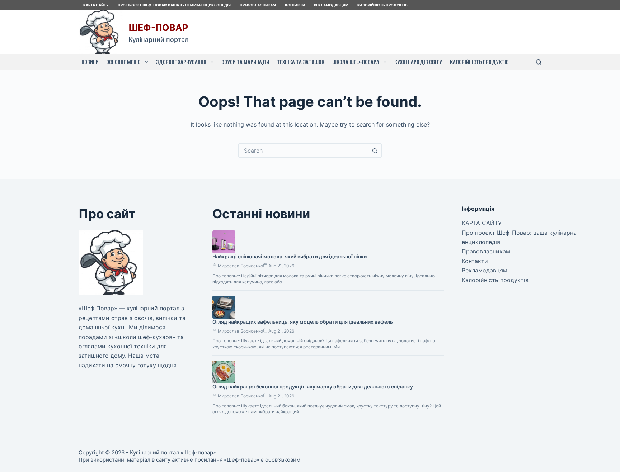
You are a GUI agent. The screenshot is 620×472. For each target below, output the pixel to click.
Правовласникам (258, 5)
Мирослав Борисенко (240, 265)
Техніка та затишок (300, 62)
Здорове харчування (181, 62)
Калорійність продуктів (382, 5)
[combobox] (303, 150)
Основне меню (123, 62)
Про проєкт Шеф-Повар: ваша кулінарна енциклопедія (174, 5)
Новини (90, 62)
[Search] (538, 62)
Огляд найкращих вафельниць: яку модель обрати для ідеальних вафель (302, 322)
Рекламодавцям (331, 5)
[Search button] (374, 150)
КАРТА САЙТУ (96, 5)
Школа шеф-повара (355, 62)
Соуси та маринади (245, 62)
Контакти (295, 5)
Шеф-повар (158, 27)
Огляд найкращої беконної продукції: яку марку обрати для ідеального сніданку (312, 386)
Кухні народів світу (418, 62)
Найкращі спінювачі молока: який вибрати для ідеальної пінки (289, 256)
